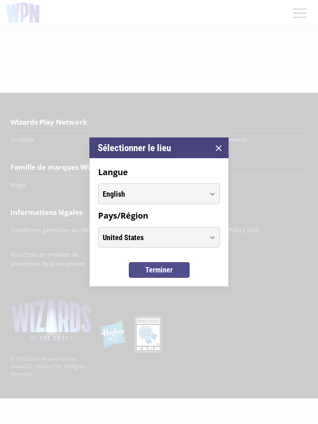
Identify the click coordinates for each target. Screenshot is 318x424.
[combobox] (151, 194)
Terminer (159, 269)
